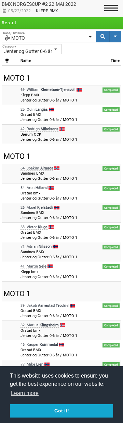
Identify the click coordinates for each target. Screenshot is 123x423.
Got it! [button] (61, 410)
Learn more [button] (25, 393)
